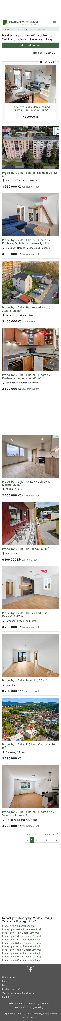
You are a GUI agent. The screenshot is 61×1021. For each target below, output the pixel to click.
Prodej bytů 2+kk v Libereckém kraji (21, 936)
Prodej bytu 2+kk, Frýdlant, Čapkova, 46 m (28, 746)
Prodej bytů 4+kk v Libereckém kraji (21, 949)
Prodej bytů (16, 29)
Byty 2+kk (27, 29)
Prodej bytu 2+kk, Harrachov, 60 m (25, 549)
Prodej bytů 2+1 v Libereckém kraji (21, 939)
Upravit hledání (31, 45)
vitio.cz (31, 1003)
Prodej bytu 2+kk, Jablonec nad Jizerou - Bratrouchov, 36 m (30, 108)
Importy (6, 981)
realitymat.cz (21, 1007)
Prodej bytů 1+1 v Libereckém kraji (20, 932)
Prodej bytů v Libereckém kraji (18, 925)
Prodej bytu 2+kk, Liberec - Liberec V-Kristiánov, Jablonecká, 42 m (27, 376)
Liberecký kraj (40, 29)
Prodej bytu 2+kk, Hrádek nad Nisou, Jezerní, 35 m (26, 309)
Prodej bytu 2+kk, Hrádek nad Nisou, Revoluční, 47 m (26, 614)
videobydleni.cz (17, 1003)
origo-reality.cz (38, 1007)
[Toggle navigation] (55, 22)
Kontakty (7, 997)
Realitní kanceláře (11, 989)
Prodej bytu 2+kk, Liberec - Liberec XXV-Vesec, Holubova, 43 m (28, 813)
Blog (4, 985)
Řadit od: (44, 52)
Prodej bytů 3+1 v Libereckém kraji (21, 946)
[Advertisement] (30, 8)
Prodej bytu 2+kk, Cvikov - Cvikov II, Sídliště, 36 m (26, 483)
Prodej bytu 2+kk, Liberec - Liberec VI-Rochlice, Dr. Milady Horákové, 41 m (27, 241)
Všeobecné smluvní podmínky (18, 993)
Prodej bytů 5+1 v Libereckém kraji (21, 960)
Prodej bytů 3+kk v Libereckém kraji (21, 943)
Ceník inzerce (9, 977)
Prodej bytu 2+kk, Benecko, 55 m (24, 680)
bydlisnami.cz (44, 1003)
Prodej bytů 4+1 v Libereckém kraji (21, 953)
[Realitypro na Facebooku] (30, 969)
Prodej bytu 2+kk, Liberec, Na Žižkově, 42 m (29, 174)
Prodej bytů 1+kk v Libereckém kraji (21, 929)
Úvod (6, 29)
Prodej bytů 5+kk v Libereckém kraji (21, 956)
